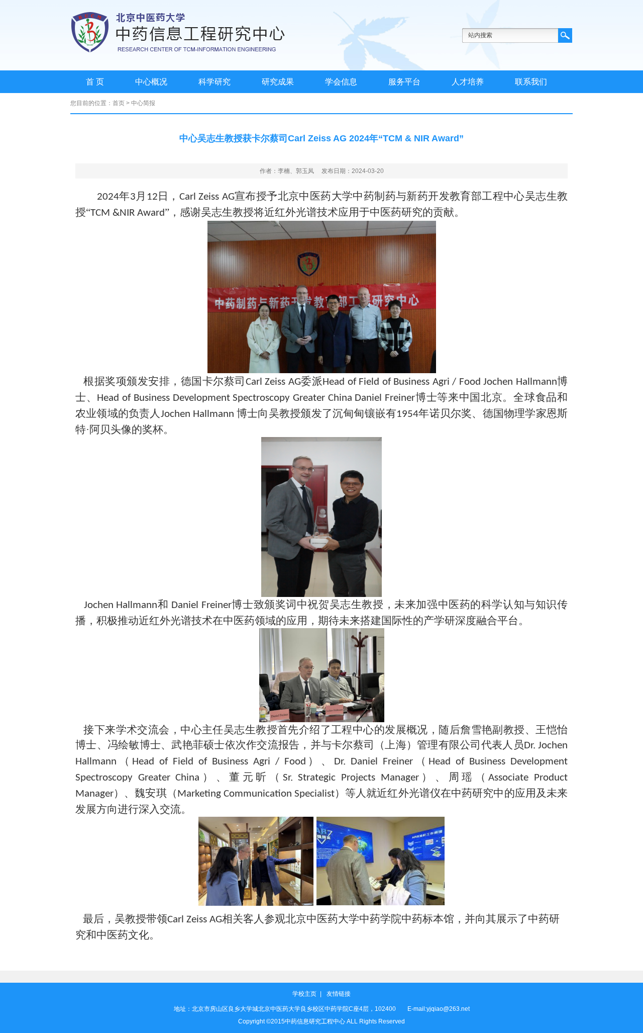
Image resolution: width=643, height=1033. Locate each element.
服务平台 (404, 81)
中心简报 (143, 103)
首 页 (95, 81)
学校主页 (304, 993)
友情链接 (339, 993)
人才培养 (468, 81)
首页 (119, 103)
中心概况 (151, 81)
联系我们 (531, 81)
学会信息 (341, 81)
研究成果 (278, 81)
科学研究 (214, 81)
